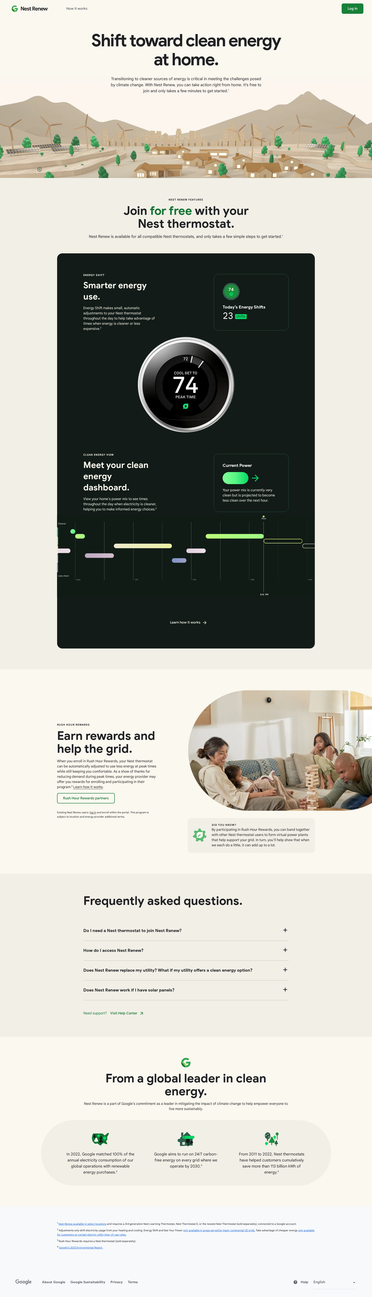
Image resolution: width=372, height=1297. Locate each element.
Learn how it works (185, 622)
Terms (133, 1282)
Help (304, 1282)
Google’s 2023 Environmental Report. (81, 1247)
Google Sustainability (87, 1282)
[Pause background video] (39, 169)
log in (93, 812)
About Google (53, 1282)
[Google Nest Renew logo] (30, 8)
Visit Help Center (123, 1013)
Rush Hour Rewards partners (86, 798)
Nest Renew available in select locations (82, 1223)
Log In (352, 8)
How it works (76, 8)
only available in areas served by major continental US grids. (219, 1230)
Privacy (116, 1282)
